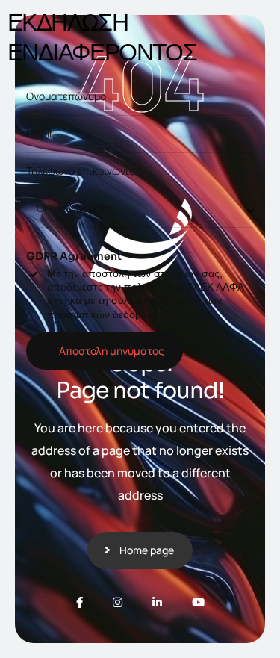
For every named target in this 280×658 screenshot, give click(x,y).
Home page (146, 550)
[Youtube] (198, 602)
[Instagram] (117, 602)
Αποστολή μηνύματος (111, 351)
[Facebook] (79, 602)
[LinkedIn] (157, 602)
